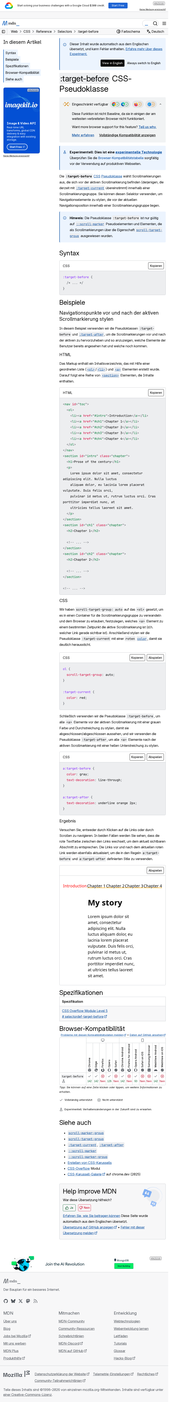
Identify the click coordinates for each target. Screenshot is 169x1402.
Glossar (119, 1351)
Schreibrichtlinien (71, 1336)
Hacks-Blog (123, 1358)
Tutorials (120, 1343)
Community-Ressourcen (77, 1329)
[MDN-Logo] (11, 1281)
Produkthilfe (12, 1358)
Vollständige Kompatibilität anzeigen (127, 135)
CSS (97, 176)
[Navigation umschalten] (164, 23)
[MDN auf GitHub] (5, 1301)
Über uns (10, 1321)
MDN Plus (11, 1351)
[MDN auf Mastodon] (28, 1301)
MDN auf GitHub (71, 1351)
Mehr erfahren (83, 135)
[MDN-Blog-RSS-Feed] (35, 1301)
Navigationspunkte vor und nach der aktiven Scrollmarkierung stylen (109, 316)
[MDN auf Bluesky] (13, 1301)
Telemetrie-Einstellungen (111, 1374)
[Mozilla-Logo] (16, 1374)
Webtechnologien (127, 1321)
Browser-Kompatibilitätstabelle (121, 158)
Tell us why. (147, 127)
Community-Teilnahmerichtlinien (58, 1381)
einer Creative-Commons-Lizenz (27, 1395)
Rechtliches (146, 1374)
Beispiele (12, 59)
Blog (6, 1329)
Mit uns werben (14, 1343)
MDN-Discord (69, 1343)
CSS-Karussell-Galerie (85, 1174)
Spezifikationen (16, 66)
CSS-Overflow (79, 1168)
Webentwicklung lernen (131, 1329)
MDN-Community (72, 1321)
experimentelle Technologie (138, 152)
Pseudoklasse (111, 176)
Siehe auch (13, 79)
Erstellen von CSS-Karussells (90, 1163)
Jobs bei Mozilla (15, 1336)
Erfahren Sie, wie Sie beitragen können (91, 1216)
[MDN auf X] (20, 1301)
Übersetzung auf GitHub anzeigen (88, 1227)
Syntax (10, 53)
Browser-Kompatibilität (22, 73)
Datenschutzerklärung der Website (60, 1374)
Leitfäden (121, 1336)
